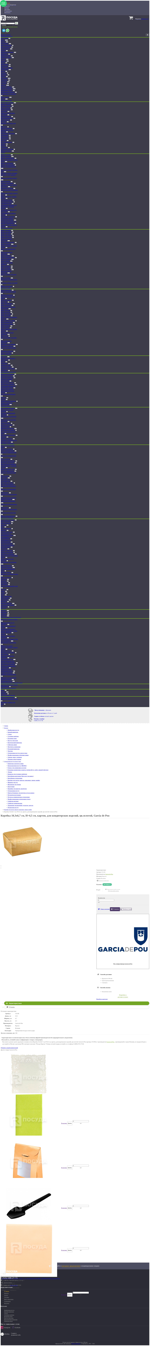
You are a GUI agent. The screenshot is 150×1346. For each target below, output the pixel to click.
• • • (2, 705)
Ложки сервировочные (8, 257)
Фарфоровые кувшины (8, 92)
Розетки (4, 76)
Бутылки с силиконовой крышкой (8, 414)
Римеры (4, 145)
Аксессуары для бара (8, 102)
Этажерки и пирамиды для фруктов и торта (9, 441)
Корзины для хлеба (7, 425)
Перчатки (4, 579)
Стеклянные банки (7, 200)
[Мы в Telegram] (3, 31)
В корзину (116, 909)
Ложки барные (6, 120)
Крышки (4, 61)
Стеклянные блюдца (7, 201)
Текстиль (3, 608)
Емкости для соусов (7, 550)
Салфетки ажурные (7, 672)
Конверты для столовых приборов (8, 636)
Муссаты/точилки (7, 300)
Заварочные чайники (8, 52)
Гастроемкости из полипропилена (6, 541)
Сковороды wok (6, 365)
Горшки (4, 50)
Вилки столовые (7, 244)
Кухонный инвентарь (7, 518)
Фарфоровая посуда (6, 36)
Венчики (4, 525)
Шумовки (5, 601)
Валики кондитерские (8, 374)
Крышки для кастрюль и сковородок (8, 359)
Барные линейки (7, 104)
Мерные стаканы (7, 572)
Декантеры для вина (8, 188)
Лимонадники (6, 426)
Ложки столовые (7, 259)
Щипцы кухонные (7, 603)
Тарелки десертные (8, 88)
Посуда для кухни (6, 354)
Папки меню (5, 137)
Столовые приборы (6, 228)
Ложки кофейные (7, 255)
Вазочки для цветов (7, 449)
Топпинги (4, 693)
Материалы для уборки (8, 652)
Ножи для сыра (6, 310)
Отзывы (12, 1007)
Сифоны (4, 397)
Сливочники (5, 507)
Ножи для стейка (7, 269)
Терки (3, 594)
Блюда (4, 40)
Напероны (4, 612)
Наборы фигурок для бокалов (7, 130)
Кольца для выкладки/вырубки (7, 559)
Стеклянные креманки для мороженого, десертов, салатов (8, 206)
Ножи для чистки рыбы (8, 320)
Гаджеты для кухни (7, 532)
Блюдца (4, 42)
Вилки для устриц (7, 237)
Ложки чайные (6, 261)
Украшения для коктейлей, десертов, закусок (8, 678)
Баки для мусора (7, 521)
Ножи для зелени (6, 577)
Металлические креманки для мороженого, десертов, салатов (9, 466)
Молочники (5, 66)
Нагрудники (5, 654)
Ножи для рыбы (6, 268)
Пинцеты (4, 581)
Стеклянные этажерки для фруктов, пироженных (8, 222)
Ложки (4, 62)
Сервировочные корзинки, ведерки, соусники (8, 498)
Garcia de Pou (109, 874)
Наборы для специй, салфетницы (7, 68)
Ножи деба (5, 302)
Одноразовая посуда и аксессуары (11, 617)
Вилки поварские (7, 290)
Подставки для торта (8, 483)
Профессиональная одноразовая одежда (8, 670)
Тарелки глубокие (7, 87)
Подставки (5, 477)
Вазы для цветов (6, 47)
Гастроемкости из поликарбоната (6, 537)
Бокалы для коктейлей (8, 158)
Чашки (4, 99)
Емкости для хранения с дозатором (8, 113)
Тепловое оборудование (8, 695)
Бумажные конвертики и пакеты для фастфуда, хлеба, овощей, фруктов (9, 631)
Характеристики (15, 1003)
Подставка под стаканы (8, 430)
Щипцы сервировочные (9, 516)
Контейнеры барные (8, 118)
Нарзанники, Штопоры (8, 133)
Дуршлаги (5, 548)
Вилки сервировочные (8, 242)
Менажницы (5, 64)
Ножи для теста (6, 312)
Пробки (4, 144)
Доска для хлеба (6, 423)
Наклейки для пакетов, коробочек (7, 656)
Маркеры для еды (7, 651)
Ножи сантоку (6, 327)
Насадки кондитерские (9, 384)
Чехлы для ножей (7, 353)
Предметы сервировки (7, 443)
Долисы (4, 634)
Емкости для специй (7, 552)
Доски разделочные (7, 543)
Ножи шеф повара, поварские (6, 341)
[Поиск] (16, 23)
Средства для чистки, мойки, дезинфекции (9, 685)
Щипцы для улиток (7, 286)
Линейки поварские (7, 295)
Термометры (5, 599)
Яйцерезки (5, 606)
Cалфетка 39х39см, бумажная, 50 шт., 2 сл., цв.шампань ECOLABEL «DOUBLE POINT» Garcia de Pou (31, 1278)
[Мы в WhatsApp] (7, 31)
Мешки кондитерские (8, 382)
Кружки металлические (9, 461)
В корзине (64, 1123)
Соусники (5, 81)
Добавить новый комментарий (9, 1047)
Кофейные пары (6, 55)
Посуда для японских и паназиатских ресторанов (8, 486)
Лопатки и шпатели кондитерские (6, 380)
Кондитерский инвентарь (8, 372)
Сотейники (5, 370)
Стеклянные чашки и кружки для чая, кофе (8, 219)
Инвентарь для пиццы (8, 554)
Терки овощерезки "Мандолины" (6, 597)
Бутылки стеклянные (8, 183)
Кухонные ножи (5, 288)
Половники (5, 582)
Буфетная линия (5, 406)
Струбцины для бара (7, 149)
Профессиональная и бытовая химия (11, 683)
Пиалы (4, 71)
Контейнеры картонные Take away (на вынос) (9, 640)
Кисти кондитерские (8, 377)
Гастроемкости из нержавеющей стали (8, 534)
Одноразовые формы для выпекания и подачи (8, 386)
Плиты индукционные (8, 697)
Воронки (4, 530)
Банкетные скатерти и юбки (15, 763)
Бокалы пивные (6, 181)
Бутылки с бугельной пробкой (7, 410)
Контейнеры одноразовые (15, 778)
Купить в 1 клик (127, 909)
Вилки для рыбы (7, 230)
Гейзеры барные (6, 109)
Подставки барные (7, 142)
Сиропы (4, 692)
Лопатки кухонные (7, 567)
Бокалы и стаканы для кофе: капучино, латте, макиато (9, 175)
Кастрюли (5, 356)
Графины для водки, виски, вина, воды (9, 185)
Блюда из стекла (6, 154)
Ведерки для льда (7, 106)
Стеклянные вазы (7, 203)
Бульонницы (6, 43)
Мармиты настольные (8, 428)
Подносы (4, 73)
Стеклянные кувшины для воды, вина (8, 210)
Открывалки (5, 135)
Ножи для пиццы (7, 305)
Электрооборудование (8, 605)
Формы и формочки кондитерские (6, 403)
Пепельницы (5, 138)
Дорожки (5, 610)
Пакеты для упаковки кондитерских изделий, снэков (7, 391)
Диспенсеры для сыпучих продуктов (8, 420)
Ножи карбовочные (7, 322)
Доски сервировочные (8, 450)
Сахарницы (5, 80)
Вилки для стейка (7, 232)
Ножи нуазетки (6, 326)
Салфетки (5, 614)
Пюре (3, 690)
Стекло (3, 152)
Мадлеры (4, 121)
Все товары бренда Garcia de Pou (122, 963)
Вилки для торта (6, 234)
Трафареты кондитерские (9, 401)
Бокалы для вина (7, 156)
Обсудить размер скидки (113, 891)
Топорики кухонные (8, 351)
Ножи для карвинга (7, 303)
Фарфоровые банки (7, 90)
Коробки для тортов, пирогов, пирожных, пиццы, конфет (9, 647)
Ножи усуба (5, 336)
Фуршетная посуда (7, 681)
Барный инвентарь (6, 100)
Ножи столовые (6, 278)
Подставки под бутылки (9, 435)
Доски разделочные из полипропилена (7, 546)
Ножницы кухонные (8, 346)
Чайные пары (6, 97)
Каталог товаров (6, 34)
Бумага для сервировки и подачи (17, 767)
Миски (4, 361)
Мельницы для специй (8, 462)
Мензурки (4, 126)
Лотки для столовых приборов (7, 263)
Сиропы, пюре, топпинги (8, 688)
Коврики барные (7, 116)
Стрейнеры (5, 147)
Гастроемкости (6, 48)
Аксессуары (5, 38)
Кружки (4, 59)
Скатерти (5, 615)
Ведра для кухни (6, 523)
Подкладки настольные (9, 664)
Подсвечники (6, 476)
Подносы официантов (8, 471)
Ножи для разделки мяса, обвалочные (8, 307)
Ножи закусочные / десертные (6, 272)
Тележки (4, 437)
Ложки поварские (7, 565)
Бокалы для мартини (8, 163)
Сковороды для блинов (8, 368)
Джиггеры (5, 111)
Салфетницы (5, 492)
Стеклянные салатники (8, 216)
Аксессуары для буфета (9, 408)
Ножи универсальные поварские (7, 333)
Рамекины (5, 74)
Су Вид (4, 593)
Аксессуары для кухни (8, 520)
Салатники (5, 78)
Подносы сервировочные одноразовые (8, 666)
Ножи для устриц (7, 314)
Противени (5, 584)
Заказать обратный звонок (10, 26)
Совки (4, 591)
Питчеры (4, 140)
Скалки (4, 399)
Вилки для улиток (7, 235)
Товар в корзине (105, 909)
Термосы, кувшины (7, 438)
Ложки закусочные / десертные (7, 253)
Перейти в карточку (102, 999)
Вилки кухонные (6, 528)
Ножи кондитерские (8, 324)
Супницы (4, 83)
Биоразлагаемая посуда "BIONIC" (7, 623)
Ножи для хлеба (6, 315)
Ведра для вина (6, 108)
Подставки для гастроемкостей (6, 480)
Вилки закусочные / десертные (6, 239)
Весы (3, 527)
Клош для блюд (6, 459)
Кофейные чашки (7, 57)
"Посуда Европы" (75, 1343)
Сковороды (5, 363)
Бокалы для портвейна (8, 165)
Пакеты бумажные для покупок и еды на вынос (9, 661)
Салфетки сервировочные (15, 803)
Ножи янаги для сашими (9, 344)
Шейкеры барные (7, 151)
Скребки (4, 589)
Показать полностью (104, 880)
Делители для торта (7, 376)
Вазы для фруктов (7, 45)
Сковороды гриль (7, 367)
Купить (70, 1123)
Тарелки (5, 85)
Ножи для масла (6, 266)
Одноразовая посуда (8, 659)
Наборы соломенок (7, 128)
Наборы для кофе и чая (8, 469)
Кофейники (5, 54)
